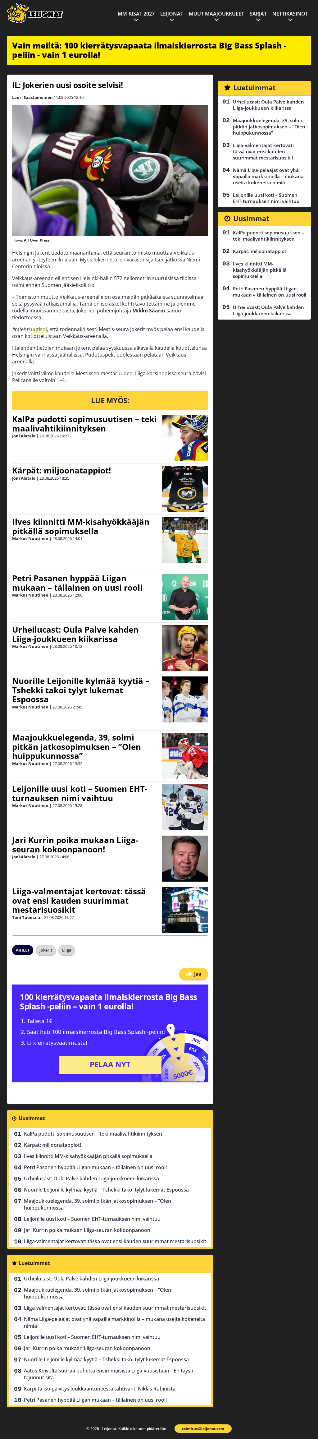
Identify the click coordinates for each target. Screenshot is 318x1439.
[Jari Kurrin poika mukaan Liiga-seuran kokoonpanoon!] (185, 859)
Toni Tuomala (26, 917)
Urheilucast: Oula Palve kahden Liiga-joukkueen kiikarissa (75, 634)
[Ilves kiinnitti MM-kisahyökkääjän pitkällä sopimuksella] (185, 540)
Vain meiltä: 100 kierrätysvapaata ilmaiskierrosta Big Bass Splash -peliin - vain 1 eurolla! (149, 50)
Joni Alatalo (23, 436)
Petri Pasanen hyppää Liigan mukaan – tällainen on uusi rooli (77, 583)
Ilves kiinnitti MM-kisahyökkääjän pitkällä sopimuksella (80, 526)
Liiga (66, 950)
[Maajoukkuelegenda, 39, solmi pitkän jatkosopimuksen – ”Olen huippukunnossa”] (185, 756)
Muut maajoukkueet (216, 13)
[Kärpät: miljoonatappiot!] (185, 489)
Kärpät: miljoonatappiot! (61, 470)
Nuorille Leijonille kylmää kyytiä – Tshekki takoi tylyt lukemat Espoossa (80, 690)
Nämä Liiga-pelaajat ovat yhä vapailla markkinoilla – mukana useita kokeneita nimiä (114, 1322)
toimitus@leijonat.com (203, 1428)
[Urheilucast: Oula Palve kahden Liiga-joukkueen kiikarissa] (185, 648)
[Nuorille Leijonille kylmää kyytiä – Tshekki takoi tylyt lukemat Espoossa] (185, 699)
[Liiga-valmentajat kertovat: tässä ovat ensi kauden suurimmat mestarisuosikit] (185, 910)
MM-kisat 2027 (136, 13)
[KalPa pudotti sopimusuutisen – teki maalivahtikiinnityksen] (185, 438)
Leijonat (171, 13)
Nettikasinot (290, 13)
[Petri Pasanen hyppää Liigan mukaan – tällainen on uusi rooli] (185, 597)
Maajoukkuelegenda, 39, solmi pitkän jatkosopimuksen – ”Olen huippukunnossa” (76, 747)
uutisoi (39, 329)
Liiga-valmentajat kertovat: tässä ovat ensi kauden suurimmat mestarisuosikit (79, 901)
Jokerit (45, 950)
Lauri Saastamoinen (32, 97)
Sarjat (258, 13)
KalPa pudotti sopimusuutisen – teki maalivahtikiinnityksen (84, 423)
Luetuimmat (34, 1263)
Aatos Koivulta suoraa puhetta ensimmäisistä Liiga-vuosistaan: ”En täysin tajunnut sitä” (109, 1374)
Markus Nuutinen (30, 538)
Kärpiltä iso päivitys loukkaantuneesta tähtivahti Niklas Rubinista (99, 1388)
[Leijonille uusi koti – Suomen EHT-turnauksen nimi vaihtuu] (185, 807)
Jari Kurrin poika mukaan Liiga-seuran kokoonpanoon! (75, 844)
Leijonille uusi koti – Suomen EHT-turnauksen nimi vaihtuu (79, 793)
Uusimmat (32, 1118)
